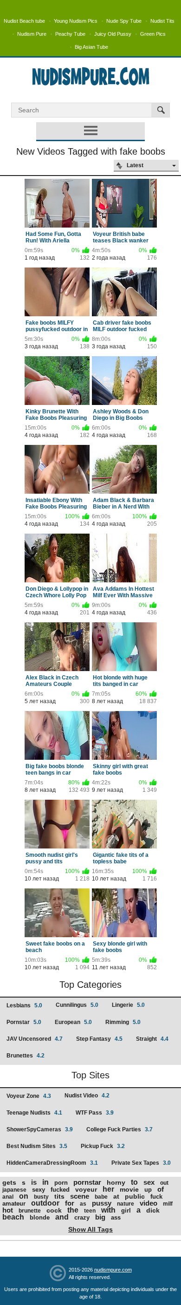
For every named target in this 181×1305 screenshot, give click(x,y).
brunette (30, 1210)
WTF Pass (95, 1112)
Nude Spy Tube (124, 21)
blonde (40, 1217)
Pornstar (23, 1022)
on (23, 1196)
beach (13, 1217)
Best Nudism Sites (36, 1146)
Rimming (123, 1022)
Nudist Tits (162, 21)
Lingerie (128, 1005)
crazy (82, 1217)
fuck (156, 1196)
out (164, 1183)
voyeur (86, 1189)
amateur (14, 1203)
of (160, 1189)
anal (7, 1197)
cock (54, 1210)
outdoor (45, 1203)
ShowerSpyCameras (39, 1129)
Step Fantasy (99, 1039)
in (45, 1182)
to (134, 1182)
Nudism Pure (31, 34)
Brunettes (25, 1055)
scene (79, 1196)
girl (126, 1210)
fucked (60, 1189)
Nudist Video (87, 1095)
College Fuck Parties (119, 1129)
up (148, 1189)
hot (7, 1210)
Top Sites (90, 1075)
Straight (152, 1039)
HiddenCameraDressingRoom (52, 1163)
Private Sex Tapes (141, 1163)
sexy (38, 1189)
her (108, 1189)
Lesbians (24, 1005)
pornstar (87, 1182)
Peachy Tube (70, 34)
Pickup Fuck (103, 1146)
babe (101, 1197)
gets (9, 1182)
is (34, 1182)
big (100, 1217)
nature (125, 1204)
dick (153, 1210)
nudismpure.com (113, 1269)
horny (116, 1182)
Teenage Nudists (34, 1112)
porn (61, 1182)
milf (168, 1204)
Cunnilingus (77, 1005)
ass (116, 1217)
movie (129, 1189)
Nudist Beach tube (24, 21)
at (116, 1196)
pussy (101, 1203)
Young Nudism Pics (75, 21)
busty (41, 1197)
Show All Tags (90, 1229)
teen (90, 1210)
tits (59, 1196)
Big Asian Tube (91, 47)
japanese (14, 1190)
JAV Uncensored (34, 1039)
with (108, 1210)
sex (149, 1182)
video (148, 1203)
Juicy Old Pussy (112, 34)
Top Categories (90, 984)
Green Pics (153, 34)
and (62, 1217)
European (73, 1022)
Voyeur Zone (28, 1096)
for (69, 1203)
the (72, 1210)
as (83, 1204)
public (135, 1196)
